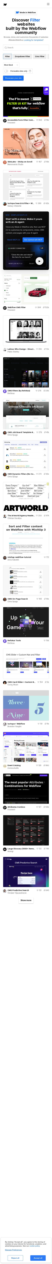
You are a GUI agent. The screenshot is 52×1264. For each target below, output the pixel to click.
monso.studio (13, 768)
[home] (5, 5)
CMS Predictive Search (18, 890)
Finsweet (11, 123)
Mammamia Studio (15, 164)
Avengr (11, 851)
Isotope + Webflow (16, 724)
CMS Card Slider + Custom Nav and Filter (22, 682)
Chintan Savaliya (14, 518)
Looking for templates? (34, 40)
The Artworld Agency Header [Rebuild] (21, 516)
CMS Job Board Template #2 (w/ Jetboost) (21, 432)
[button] (14, 239)
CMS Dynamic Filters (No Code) (21, 474)
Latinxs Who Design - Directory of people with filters (21, 349)
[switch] (6, 71)
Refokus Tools (14, 640)
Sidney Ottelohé (14, 206)
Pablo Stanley (13, 352)
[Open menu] (48, 4)
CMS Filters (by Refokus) (19, 391)
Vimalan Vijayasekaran (17, 893)
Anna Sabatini (13, 560)
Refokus (11, 393)
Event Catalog (14, 765)
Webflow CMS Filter (17, 307)
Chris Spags (13, 435)
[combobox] (11, 65)
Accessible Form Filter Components (21, 120)
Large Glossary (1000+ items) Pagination (21, 849)
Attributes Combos (16, 807)
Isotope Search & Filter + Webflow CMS (21, 203)
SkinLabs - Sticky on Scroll (20, 162)
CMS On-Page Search (18, 599)
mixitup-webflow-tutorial (19, 557)
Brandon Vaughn (14, 726)
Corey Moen (13, 685)
